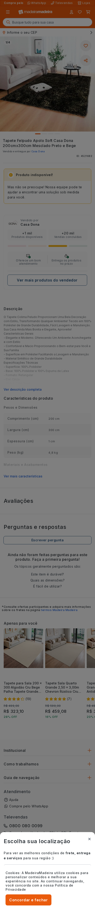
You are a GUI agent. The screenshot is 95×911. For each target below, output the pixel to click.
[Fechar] (89, 839)
